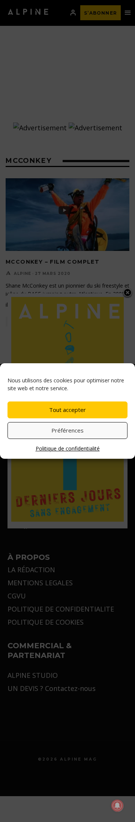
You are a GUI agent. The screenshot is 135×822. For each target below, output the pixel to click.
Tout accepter (67, 409)
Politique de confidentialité (68, 448)
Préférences (67, 430)
